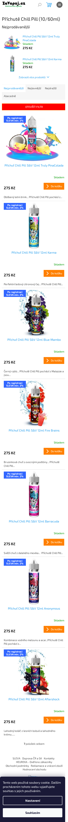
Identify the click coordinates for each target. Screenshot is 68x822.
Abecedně (10, 96)
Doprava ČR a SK (32, 758)
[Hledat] (39, 5)
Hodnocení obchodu (34, 769)
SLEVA (16, 758)
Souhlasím (32, 812)
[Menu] (59, 5)
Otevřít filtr (34, 106)
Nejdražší (50, 88)
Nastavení (32, 800)
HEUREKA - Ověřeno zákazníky (34, 762)
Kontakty (49, 758)
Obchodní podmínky (17, 765)
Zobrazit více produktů (32, 77)
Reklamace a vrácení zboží (47, 765)
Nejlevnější (34, 88)
